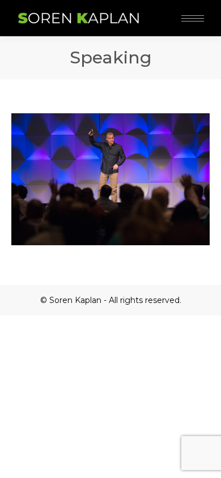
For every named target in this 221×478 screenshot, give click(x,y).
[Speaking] (110, 179)
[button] (169, 10)
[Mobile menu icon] (192, 18)
